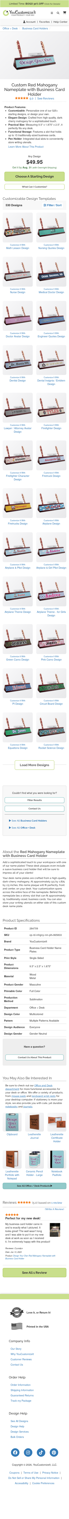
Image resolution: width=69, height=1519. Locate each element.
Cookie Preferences (43, 1483)
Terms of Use (30, 1472)
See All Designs (19, 1421)
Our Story (16, 1348)
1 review (56, 1202)
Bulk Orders (17, 1437)
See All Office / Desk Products (33, 1186)
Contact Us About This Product (34, 1057)
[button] (64, 13)
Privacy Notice (50, 1472)
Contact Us (34, 808)
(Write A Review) (54, 1209)
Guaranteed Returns (22, 1395)
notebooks (11, 1106)
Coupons (14, 1472)
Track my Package (21, 1400)
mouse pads (19, 1096)
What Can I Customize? (34, 186)
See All (29, 820)
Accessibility (21, 1483)
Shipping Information (22, 1390)
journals (27, 1106)
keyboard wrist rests (44, 1096)
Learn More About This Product (26, 146)
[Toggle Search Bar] (58, 13)
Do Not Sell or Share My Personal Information (33, 1478)
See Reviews (42, 98)
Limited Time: (34, 3)
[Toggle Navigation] (51, 13)
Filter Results (34, 800)
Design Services (20, 1431)
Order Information (21, 1385)
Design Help (17, 1426)
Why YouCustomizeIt (22, 1354)
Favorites (44, 21)
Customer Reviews (21, 1359)
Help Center (60, 21)
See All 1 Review (34, 1272)
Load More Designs (34, 765)
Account (30, 21)
